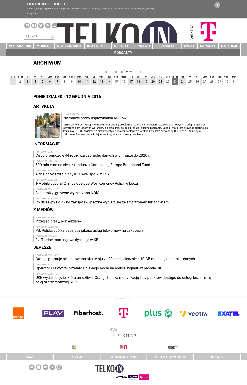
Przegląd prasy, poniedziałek (58, 221)
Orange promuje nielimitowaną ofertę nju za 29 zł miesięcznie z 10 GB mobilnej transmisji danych (115, 259)
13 (101, 81)
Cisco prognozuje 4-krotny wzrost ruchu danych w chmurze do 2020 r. (92, 155)
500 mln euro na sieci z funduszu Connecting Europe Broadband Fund (92, 165)
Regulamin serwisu (123, 357)
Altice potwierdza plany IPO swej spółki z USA (72, 174)
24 (182, 81)
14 (109, 81)
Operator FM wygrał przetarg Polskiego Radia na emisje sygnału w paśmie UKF (99, 268)
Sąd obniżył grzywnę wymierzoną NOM (67, 193)
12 (94, 81)
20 (153, 81)
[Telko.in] (123, 38)
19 (146, 81)
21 (160, 81)
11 (86, 81)
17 (131, 81)
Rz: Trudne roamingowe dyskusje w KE (66, 240)
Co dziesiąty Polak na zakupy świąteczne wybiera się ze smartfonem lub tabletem (102, 202)
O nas (30, 357)
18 (138, 81)
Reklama (76, 357)
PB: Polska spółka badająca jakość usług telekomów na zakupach (89, 230)
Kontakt (217, 357)
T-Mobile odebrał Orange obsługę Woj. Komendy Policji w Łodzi (86, 183)
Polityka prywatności (170, 357)
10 (79, 81)
